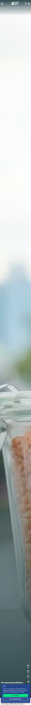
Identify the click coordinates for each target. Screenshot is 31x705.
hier (23, 692)
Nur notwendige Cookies (15, 699)
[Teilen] (28, 682)
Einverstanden (15, 695)
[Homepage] (15, 3)
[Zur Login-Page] (29, 3)
